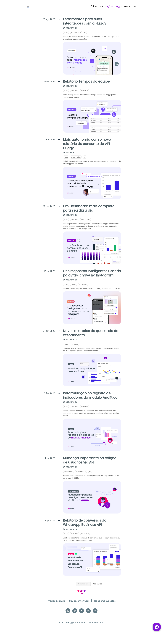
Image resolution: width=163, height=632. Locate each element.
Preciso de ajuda (56, 601)
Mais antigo (97, 584)
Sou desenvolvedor (79, 601)
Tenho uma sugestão (105, 601)
